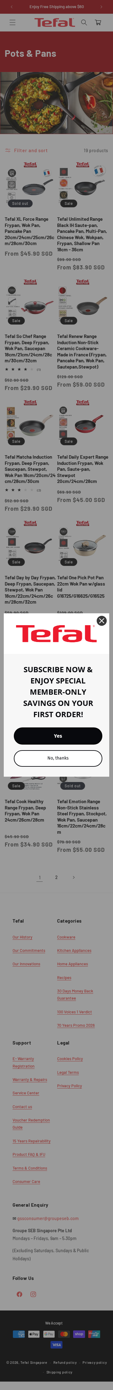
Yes (58, 736)
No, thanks (58, 758)
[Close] (101, 620)
